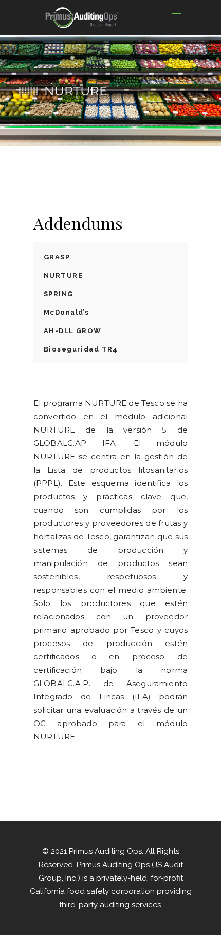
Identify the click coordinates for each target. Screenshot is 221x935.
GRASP (57, 257)
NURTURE (63, 275)
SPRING (58, 294)
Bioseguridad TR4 (81, 349)
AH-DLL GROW (73, 331)
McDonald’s (66, 312)
